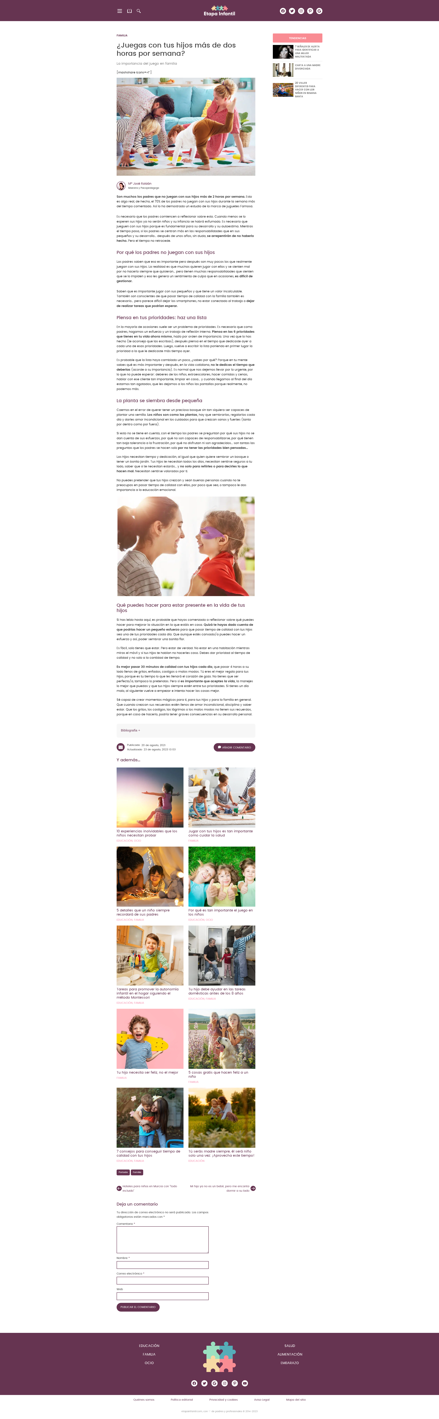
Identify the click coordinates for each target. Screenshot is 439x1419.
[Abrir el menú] (120, 11)
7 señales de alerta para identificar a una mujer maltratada (307, 51)
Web (120, 1289)
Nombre (123, 1258)
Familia (122, 35)
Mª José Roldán (139, 183)
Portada (123, 1172)
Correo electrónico (130, 1273)
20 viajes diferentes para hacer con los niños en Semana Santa (306, 90)
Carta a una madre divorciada (308, 67)
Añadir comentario (236, 747)
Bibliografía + (130, 730)
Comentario (126, 1224)
